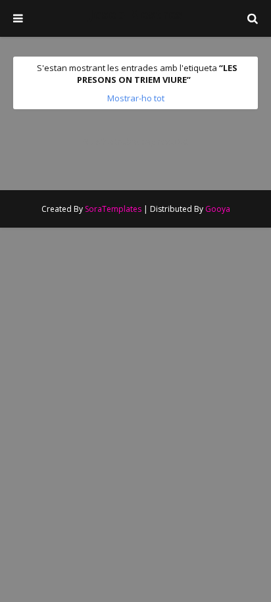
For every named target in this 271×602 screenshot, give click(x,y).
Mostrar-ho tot (135, 98)
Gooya (217, 208)
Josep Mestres (136, 14)
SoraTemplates (113, 208)
